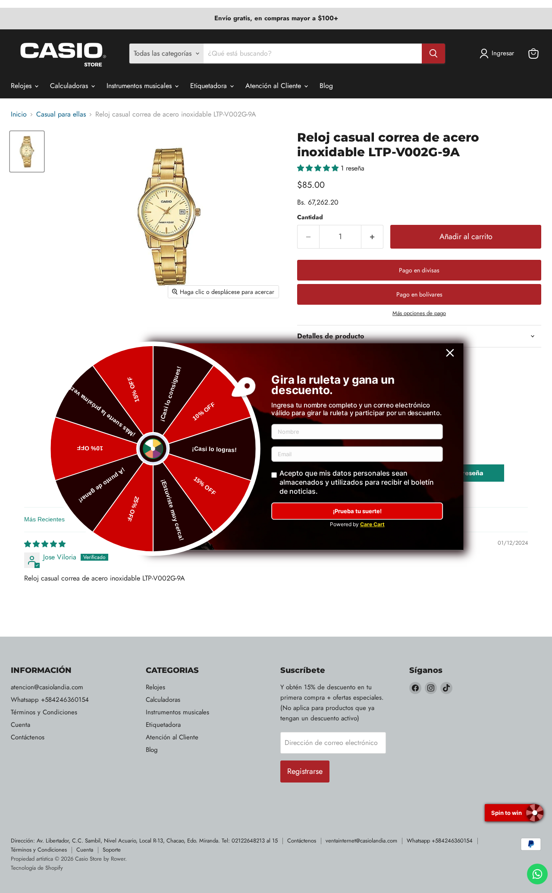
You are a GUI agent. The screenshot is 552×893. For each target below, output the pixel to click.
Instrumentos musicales (140, 86)
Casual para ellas (61, 114)
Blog (326, 86)
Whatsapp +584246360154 (50, 699)
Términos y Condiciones (44, 712)
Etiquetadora (209, 86)
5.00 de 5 (122, 468)
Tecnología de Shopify (37, 868)
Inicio (19, 114)
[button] (319, 168)
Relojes (22, 86)
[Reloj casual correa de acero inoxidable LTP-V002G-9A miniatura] (27, 151)
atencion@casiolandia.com (47, 687)
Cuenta (20, 724)
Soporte (112, 850)
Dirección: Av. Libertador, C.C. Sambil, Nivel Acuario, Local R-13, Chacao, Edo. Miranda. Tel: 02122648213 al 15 (144, 840)
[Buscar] (433, 53)
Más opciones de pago (419, 313)
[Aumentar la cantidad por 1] (372, 237)
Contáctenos (27, 737)
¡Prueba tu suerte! (357, 511)
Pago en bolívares (419, 294)
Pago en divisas (419, 270)
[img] (45, 544)
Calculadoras (70, 86)
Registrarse (305, 771)
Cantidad (310, 217)
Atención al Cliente (274, 86)
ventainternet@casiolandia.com (361, 840)
